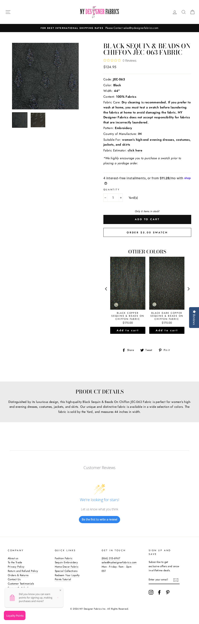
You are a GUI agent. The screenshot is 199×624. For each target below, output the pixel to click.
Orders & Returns (18, 575)
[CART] (192, 12)
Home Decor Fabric (67, 567)
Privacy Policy (16, 567)
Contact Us (14, 579)
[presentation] (106, 288)
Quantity (111, 189)
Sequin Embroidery (66, 562)
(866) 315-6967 (111, 558)
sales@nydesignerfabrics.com (119, 562)
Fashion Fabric (64, 558)
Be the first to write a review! (99, 519)
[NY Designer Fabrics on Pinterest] (167, 592)
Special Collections (66, 571)
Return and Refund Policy (23, 571)
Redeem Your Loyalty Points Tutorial (67, 577)
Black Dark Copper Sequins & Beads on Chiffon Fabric (166, 316)
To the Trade (15, 562)
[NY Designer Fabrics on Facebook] (159, 592)
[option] (99, 28)
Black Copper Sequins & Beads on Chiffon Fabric (127, 316)
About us (13, 558)
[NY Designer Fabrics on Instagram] (151, 592)
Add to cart (128, 330)
